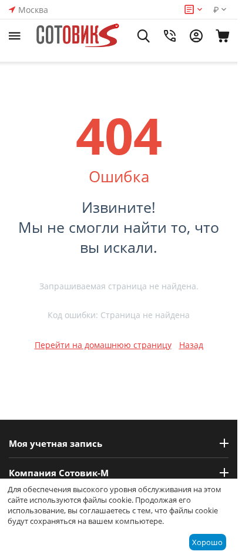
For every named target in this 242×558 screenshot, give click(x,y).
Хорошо (207, 542)
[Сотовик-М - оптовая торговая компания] (79, 35)
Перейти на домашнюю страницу (103, 344)
